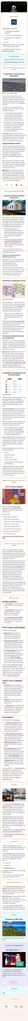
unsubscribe (8, 1015)
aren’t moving (16, 429)
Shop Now (14, 982)
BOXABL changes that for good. (13, 226)
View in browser (17, 3)
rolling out (20, 305)
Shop (21, 3)
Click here (5, 870)
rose (3, 468)
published (14, 154)
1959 (3, 993)
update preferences (18, 1015)
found (21, 817)
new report (19, 401)
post (7, 177)
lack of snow (5, 558)
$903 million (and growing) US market (16, 362)
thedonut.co (14, 998)
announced (22, 103)
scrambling (18, 566)
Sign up (24, 3)
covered (12, 845)
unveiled (4, 890)
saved (10, 907)
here (10, 590)
